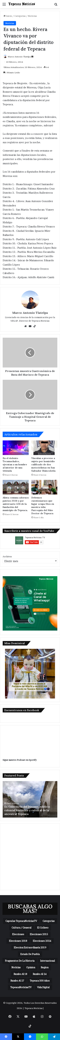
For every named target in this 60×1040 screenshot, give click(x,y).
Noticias (32, 16)
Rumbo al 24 (39, 974)
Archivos (7, 556)
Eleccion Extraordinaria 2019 (30, 947)
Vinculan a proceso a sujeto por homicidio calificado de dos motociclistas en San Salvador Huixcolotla (43, 464)
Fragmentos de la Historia (19, 960)
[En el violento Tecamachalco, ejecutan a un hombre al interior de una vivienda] (16, 447)
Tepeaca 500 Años (40, 980)
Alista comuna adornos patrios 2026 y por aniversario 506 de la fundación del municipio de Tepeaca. (16, 504)
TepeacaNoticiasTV (21, 987)
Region (44, 967)
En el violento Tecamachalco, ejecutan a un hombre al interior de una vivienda (15, 464)
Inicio (9, 16)
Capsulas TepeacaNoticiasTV (21, 920)
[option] (30, 799)
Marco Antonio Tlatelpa (19, 56)
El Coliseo (42, 927)
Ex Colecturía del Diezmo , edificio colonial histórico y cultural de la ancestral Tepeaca (27, 810)
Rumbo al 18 (20, 974)
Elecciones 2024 (42, 940)
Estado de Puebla (30, 954)
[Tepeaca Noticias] (21, 4)
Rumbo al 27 (17, 980)
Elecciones (18, 934)
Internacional (47, 960)
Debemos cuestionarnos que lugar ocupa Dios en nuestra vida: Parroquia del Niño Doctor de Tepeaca (42, 505)
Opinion (30, 967)
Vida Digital (43, 987)
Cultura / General (22, 927)
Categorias (20, 16)
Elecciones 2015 (39, 934)
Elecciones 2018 (18, 940)
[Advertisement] (30, 857)
